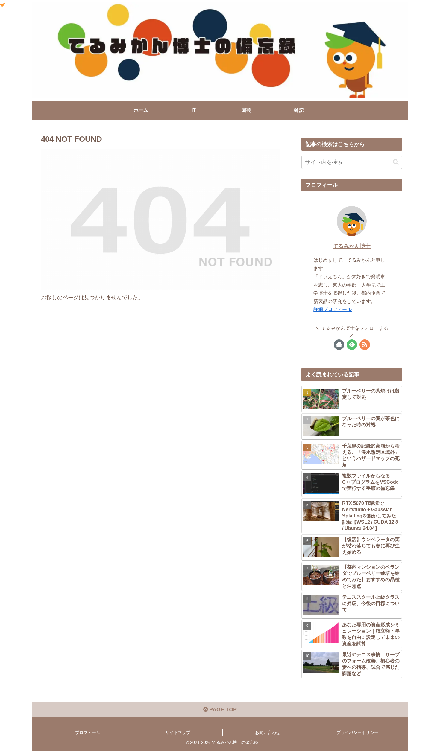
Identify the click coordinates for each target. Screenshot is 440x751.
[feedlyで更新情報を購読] (352, 344)
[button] (396, 162)
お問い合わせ (267, 732)
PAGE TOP (222, 709)
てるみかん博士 (352, 246)
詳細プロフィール (332, 309)
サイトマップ (177, 732)
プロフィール (87, 732)
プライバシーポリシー (357, 732)
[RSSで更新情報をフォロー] (364, 344)
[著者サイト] (339, 344)
